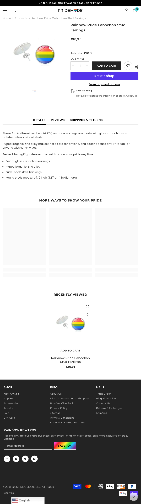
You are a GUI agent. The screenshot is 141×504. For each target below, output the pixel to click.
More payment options (104, 84)
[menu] (5, 10)
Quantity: (77, 59)
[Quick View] (87, 314)
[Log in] (126, 10)
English (24, 500)
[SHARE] (135, 66)
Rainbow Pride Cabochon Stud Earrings (70, 359)
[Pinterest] (25, 459)
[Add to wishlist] (128, 65)
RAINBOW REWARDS (64, 3)
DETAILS (39, 120)
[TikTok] (34, 459)
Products (21, 18)
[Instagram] (16, 459)
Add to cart (106, 65)
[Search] (14, 10)
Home (7, 18)
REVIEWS (58, 120)
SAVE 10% (65, 445)
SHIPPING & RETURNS (86, 120)
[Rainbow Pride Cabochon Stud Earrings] (70, 323)
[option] (70, 3)
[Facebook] (7, 459)
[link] (24, 270)
